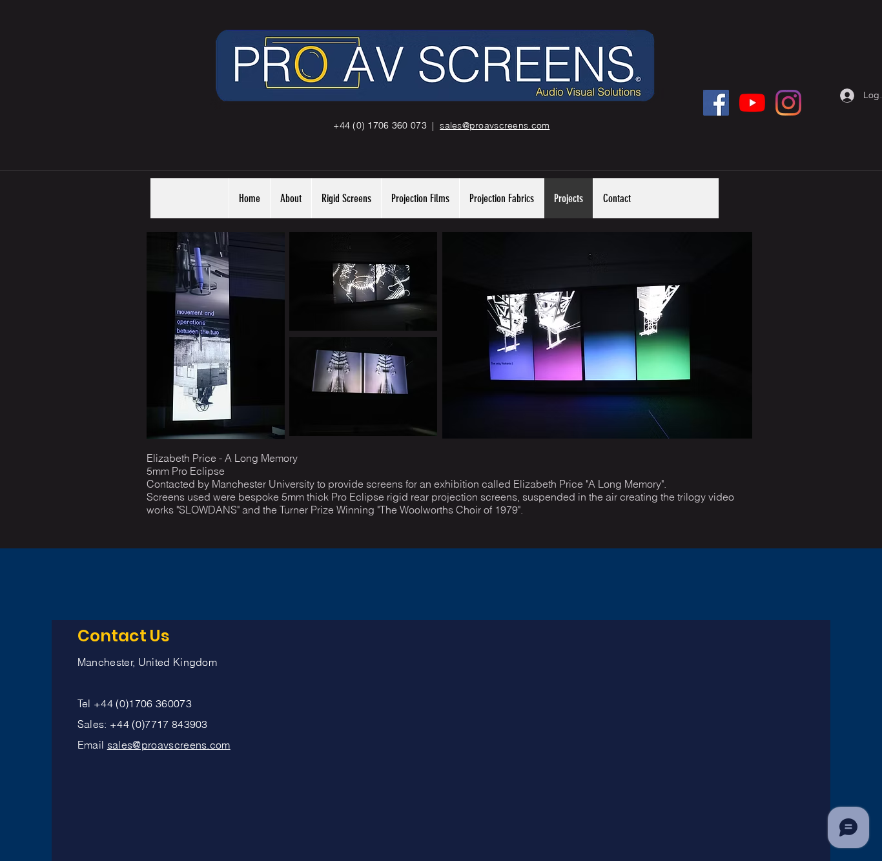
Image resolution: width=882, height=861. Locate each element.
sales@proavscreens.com (169, 744)
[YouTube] (752, 103)
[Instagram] (788, 103)
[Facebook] (716, 103)
